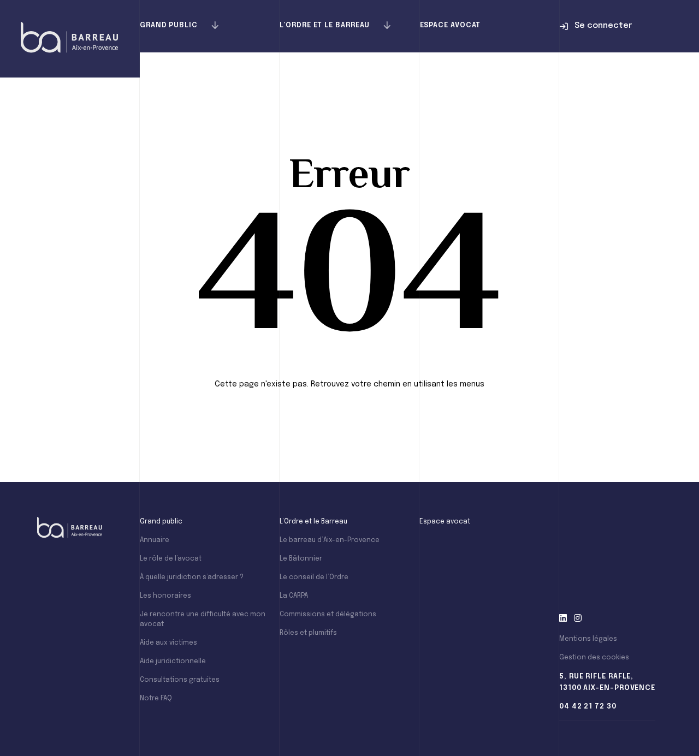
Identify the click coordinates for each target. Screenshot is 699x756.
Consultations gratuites (180, 680)
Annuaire (154, 540)
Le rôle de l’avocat (171, 559)
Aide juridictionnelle (173, 661)
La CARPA (294, 596)
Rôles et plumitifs (308, 633)
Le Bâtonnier (301, 559)
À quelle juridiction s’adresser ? (192, 577)
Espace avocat (450, 25)
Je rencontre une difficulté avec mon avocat (202, 619)
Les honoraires (165, 596)
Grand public (169, 25)
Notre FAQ (156, 698)
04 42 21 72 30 (588, 706)
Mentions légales (588, 639)
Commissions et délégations (328, 614)
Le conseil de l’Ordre (314, 577)
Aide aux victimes (168, 643)
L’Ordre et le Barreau (325, 25)
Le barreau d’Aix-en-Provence (330, 540)
